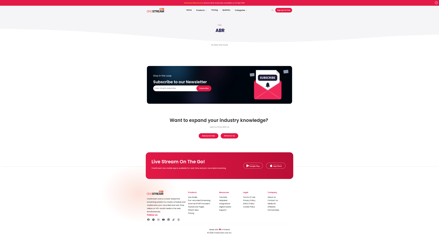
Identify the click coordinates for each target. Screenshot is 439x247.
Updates (226, 10)
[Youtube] (163, 219)
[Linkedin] (168, 219)
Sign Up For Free (283, 10)
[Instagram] (158, 219)
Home (189, 10)
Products (200, 10)
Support (222, 210)
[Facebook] (148, 219)
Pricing (214, 10)
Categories (240, 10)
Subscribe (204, 88)
